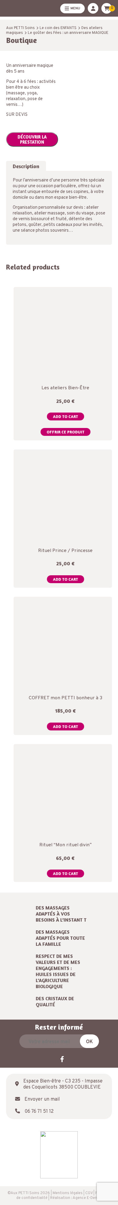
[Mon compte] (93, 8)
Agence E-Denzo (87, 1198)
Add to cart (65, 416)
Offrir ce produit (65, 431)
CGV (89, 1193)
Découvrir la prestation (32, 139)
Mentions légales (68, 1193)
